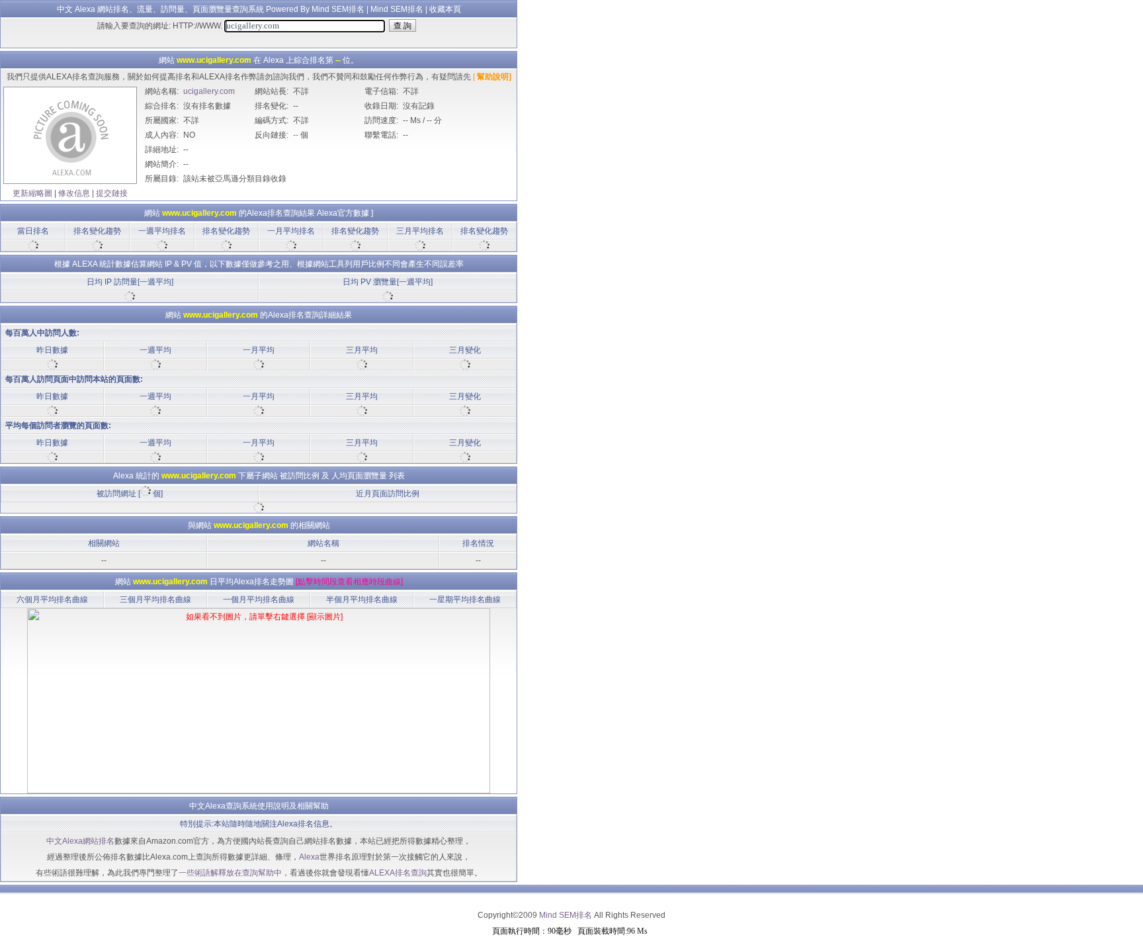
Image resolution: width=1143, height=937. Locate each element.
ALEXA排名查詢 (398, 872)
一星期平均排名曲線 (465, 599)
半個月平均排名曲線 (362, 599)
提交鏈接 (112, 193)
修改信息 (74, 193)
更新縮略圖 (32, 193)
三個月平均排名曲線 (155, 599)
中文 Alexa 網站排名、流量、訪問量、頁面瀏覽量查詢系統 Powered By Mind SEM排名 (210, 9)
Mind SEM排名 (396, 9)
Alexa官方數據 (343, 213)
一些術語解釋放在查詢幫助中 (230, 872)
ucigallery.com (209, 91)
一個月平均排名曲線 (258, 599)
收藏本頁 (445, 9)
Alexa (309, 857)
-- (295, 135)
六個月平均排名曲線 (52, 599)
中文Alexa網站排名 (80, 841)
